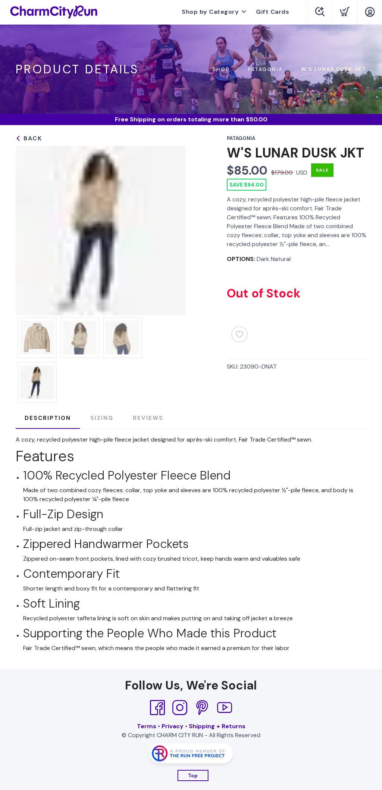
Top (193, 776)
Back (31, 138)
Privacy (173, 726)
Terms (146, 726)
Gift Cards (272, 12)
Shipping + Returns (217, 726)
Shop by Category (210, 12)
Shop (220, 69)
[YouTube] (224, 708)
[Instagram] (180, 708)
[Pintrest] (202, 708)
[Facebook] (157, 708)
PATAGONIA (265, 69)
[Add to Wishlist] (239, 334)
